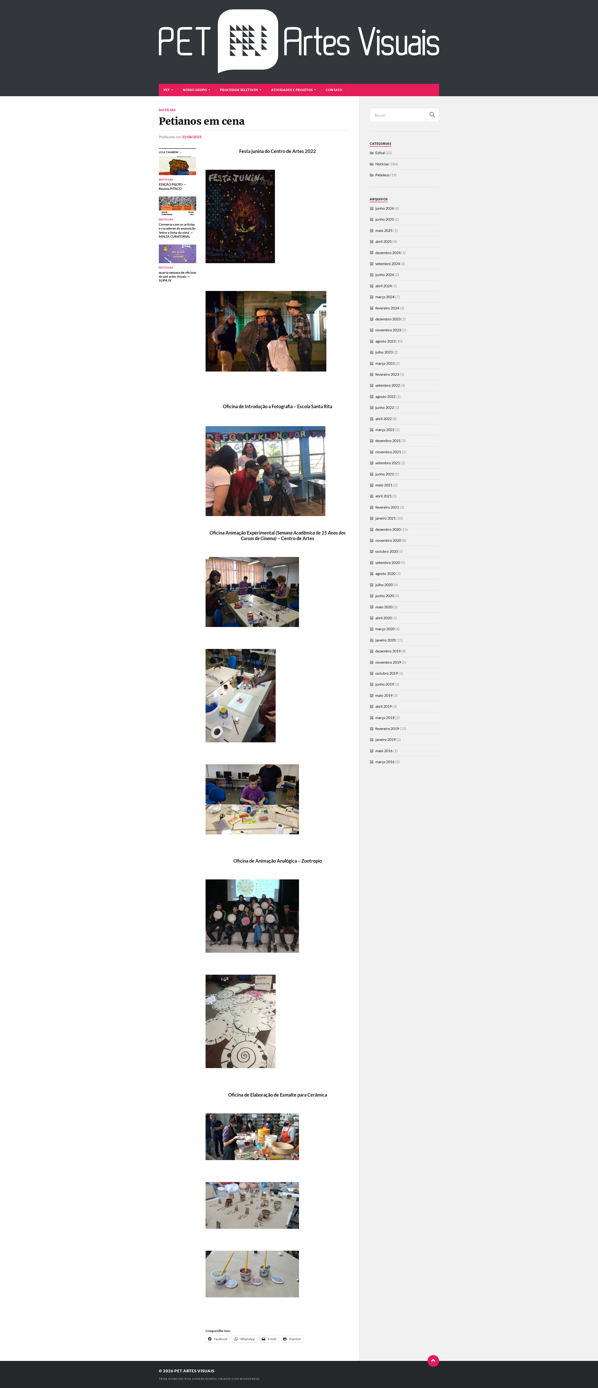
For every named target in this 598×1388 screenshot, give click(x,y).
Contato (334, 90)
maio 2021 (383, 485)
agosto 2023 (385, 341)
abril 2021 (383, 496)
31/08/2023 (191, 137)
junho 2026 (384, 208)
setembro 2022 (387, 385)
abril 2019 (383, 706)
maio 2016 (383, 750)
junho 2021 (384, 474)
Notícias (167, 110)
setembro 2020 (387, 562)
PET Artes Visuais (194, 1370)
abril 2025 (383, 241)
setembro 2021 (387, 462)
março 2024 (385, 296)
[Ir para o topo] (433, 1361)
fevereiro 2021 (387, 507)
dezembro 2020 (388, 529)
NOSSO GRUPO (195, 90)
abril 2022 (383, 418)
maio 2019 (383, 695)
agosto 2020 (385, 573)
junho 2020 (384, 595)
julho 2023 (384, 352)
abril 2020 (383, 618)
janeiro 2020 (385, 640)
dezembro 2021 (388, 440)
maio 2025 (383, 230)
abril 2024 (383, 285)
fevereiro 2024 (387, 308)
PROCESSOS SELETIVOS (239, 90)
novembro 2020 (388, 540)
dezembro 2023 (388, 319)
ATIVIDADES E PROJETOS (292, 90)
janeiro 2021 (385, 518)
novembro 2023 (388, 330)
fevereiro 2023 (387, 374)
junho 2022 (384, 407)
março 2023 (385, 363)
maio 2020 (383, 607)
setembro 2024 (387, 263)
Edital (380, 152)
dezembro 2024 (388, 252)
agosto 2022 (385, 396)
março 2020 (385, 629)
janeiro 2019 (385, 739)
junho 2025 (384, 219)
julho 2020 (384, 584)
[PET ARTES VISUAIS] (299, 70)
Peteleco (382, 175)
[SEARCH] (432, 115)
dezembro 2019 (388, 651)
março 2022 (385, 429)
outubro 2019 (386, 673)
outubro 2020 (386, 551)
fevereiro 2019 (387, 728)
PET (167, 90)
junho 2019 (384, 684)
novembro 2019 (388, 662)
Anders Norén (204, 1379)
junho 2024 (384, 274)
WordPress (249, 1379)
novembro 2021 (388, 452)
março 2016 (385, 761)
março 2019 (385, 717)
